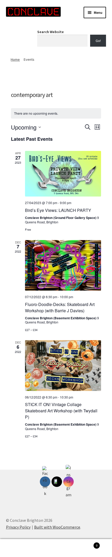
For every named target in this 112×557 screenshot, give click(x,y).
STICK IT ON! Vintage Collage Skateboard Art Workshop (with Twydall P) (61, 410)
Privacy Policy (18, 527)
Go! (98, 40)
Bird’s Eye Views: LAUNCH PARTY (58, 210)
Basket (86, 543)
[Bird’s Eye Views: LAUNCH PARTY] (63, 174)
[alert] (56, 113)
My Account (18, 548)
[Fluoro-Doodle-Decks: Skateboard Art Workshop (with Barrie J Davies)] (63, 265)
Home (15, 59)
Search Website (50, 31)
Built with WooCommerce (57, 527)
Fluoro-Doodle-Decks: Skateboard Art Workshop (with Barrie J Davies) (60, 307)
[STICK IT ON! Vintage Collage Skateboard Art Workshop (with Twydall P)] (63, 365)
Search (55, 548)
